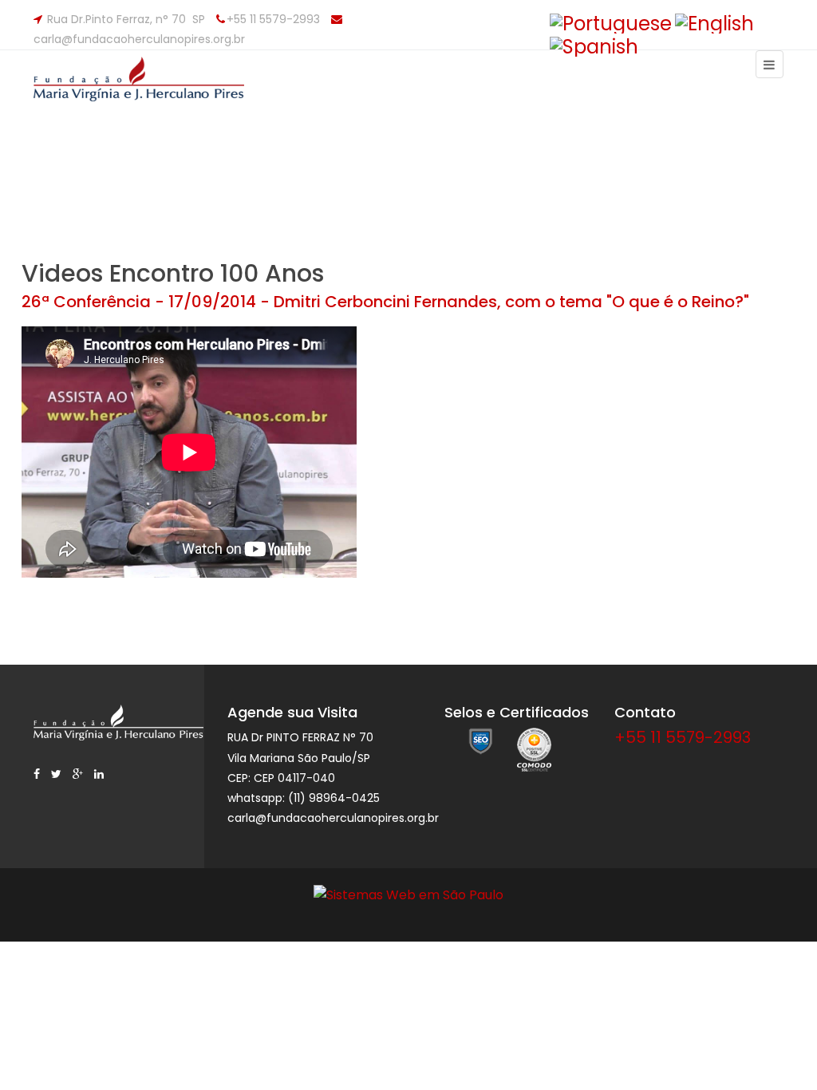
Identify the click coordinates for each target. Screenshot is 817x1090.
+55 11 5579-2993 (682, 737)
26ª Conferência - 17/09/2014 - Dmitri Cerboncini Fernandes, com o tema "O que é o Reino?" (385, 301)
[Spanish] (594, 45)
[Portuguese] (611, 22)
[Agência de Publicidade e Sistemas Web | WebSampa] (408, 894)
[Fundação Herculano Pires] (150, 88)
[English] (714, 22)
